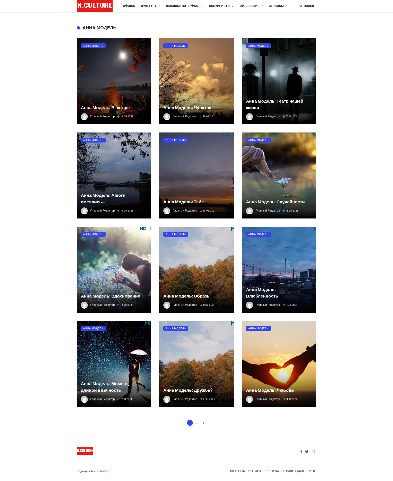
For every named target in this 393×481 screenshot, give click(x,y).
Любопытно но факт (183, 6)
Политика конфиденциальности (289, 471)
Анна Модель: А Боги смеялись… (103, 198)
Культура (149, 6)
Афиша (129, 6)
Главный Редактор (102, 116)
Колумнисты (219, 6)
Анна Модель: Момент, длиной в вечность (105, 387)
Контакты (238, 471)
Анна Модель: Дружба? (188, 390)
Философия (249, 6)
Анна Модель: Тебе (183, 202)
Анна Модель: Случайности (275, 202)
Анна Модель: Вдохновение (110, 296)
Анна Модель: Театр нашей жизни (274, 104)
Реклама (254, 471)
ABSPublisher (100, 471)
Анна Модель (93, 46)
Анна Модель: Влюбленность (262, 292)
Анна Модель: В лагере (105, 108)
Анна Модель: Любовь (270, 390)
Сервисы (276, 6)
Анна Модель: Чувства (187, 108)
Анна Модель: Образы (187, 296)
